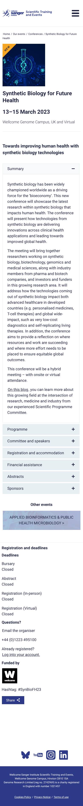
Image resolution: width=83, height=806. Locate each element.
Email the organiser (18, 631)
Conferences (35, 34)
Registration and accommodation (35, 453)
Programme (17, 429)
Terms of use (61, 797)
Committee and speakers (28, 441)
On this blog (18, 389)
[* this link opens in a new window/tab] (25, 755)
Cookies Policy (22, 797)
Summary (15, 169)
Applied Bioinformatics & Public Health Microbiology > (41, 520)
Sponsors (15, 488)
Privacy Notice (42, 797)
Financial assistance (24, 465)
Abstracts (15, 476)
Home (6, 34)
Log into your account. (21, 655)
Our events (19, 34)
